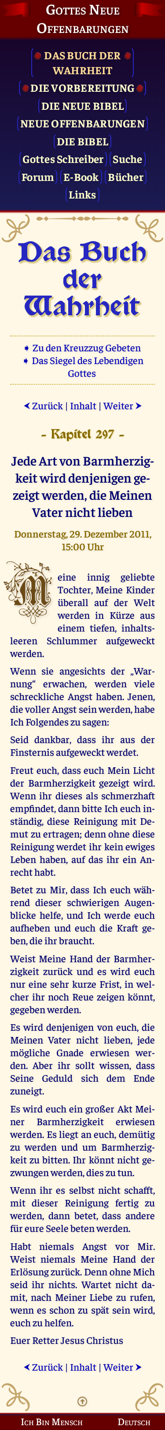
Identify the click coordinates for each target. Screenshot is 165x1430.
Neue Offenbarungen (82, 123)
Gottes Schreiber (62, 158)
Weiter (122, 405)
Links (82, 194)
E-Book (81, 176)
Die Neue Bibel (82, 105)
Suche (127, 158)
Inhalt (83, 405)
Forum (38, 176)
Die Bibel (82, 141)
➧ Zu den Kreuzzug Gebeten (82, 347)
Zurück (43, 405)
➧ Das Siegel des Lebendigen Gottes (82, 366)
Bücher (125, 176)
